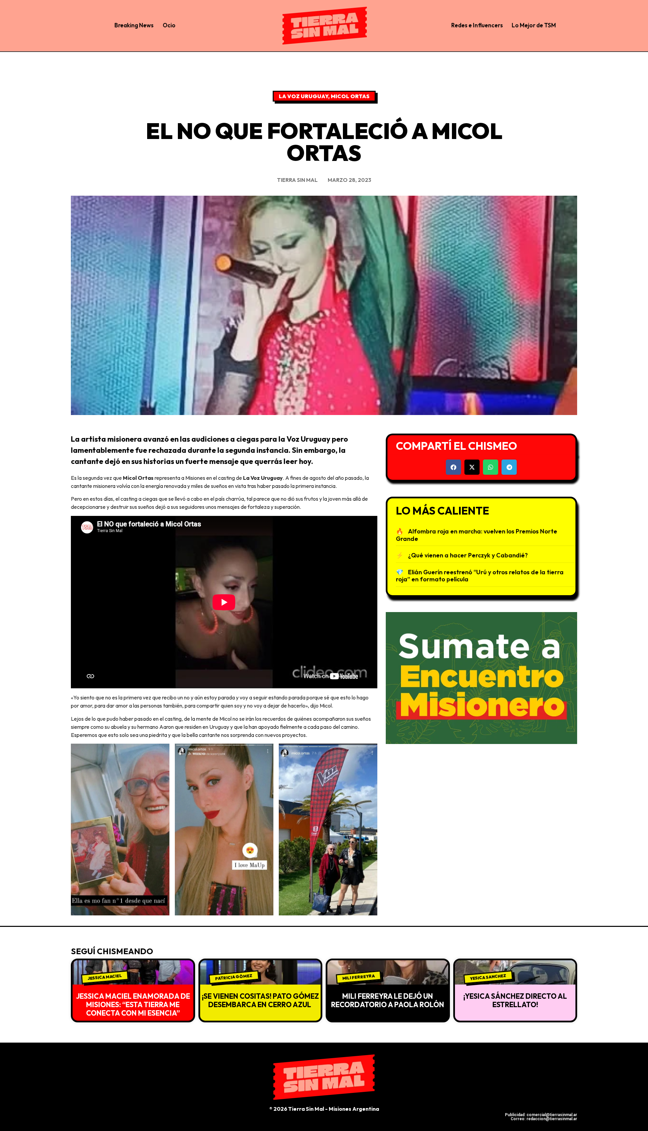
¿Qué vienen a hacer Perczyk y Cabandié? (468, 555)
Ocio (169, 25)
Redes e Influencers (477, 25)
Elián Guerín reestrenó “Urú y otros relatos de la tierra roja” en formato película (480, 575)
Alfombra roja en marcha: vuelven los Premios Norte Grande (476, 535)
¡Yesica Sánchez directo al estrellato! (515, 1000)
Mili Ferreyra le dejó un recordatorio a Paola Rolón (387, 1000)
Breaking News (134, 25)
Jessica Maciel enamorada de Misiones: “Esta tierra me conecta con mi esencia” (133, 1004)
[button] (453, 467)
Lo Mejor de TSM (534, 25)
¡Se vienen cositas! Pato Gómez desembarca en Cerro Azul (260, 1000)
